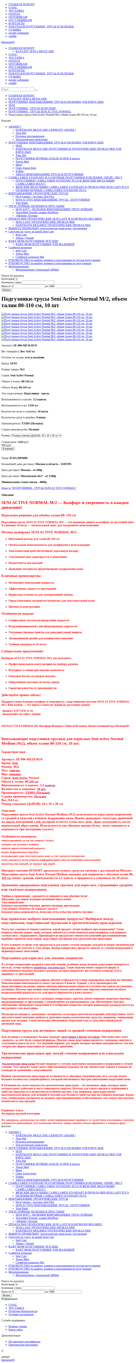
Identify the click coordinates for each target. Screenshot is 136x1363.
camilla (12, 36)
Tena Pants (22, 202)
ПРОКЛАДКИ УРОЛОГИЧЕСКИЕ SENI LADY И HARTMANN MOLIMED (55, 218)
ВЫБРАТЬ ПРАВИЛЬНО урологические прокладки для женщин (47, 228)
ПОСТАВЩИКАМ (20, 20)
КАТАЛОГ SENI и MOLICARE (35, 51)
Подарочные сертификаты (24, 1341)
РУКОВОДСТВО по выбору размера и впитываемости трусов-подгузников (54, 260)
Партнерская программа (23, 1344)
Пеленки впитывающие (30, 136)
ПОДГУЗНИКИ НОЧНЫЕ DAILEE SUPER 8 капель (48, 158)
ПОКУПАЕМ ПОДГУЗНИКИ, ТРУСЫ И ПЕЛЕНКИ (41, 26)
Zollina (20, 171)
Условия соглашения (20, 1314)
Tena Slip (21, 133)
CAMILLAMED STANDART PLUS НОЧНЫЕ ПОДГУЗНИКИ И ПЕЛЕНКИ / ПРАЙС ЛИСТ (65, 177)
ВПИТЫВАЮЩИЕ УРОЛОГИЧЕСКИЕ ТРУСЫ (38, 193)
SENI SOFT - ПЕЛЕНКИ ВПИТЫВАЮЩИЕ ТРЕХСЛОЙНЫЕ (54, 209)
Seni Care (21, 234)
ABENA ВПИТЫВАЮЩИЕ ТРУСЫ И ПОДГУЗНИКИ (49, 174)
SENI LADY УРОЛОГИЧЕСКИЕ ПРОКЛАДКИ (45, 221)
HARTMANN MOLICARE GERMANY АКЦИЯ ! (46, 129)
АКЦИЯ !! (14, 126)
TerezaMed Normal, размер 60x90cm (37, 212)
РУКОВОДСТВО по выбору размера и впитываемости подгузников (49, 263)
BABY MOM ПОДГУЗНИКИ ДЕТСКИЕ (33, 241)
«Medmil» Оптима (26, 215)
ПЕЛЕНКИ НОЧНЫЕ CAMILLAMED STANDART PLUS (51, 190)
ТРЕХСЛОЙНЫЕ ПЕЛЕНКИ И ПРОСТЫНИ (36, 206)
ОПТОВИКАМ (17, 17)
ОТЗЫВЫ (14, 29)
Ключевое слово (11, 282)
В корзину (8, 448)
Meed (19, 164)
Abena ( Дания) (25, 237)
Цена (4, 286)
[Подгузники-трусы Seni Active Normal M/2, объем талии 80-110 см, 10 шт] (46, 313)
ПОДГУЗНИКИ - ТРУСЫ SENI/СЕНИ (32, 108)
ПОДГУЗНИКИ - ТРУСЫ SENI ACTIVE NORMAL (39, 111)
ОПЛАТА (14, 13)
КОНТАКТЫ (16, 23)
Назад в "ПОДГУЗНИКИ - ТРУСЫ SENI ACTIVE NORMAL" (39, 488)
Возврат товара (17, 1326)
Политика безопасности (23, 1311)
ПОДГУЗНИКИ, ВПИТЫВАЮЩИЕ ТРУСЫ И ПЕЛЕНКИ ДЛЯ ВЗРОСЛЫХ (56, 101)
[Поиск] (36, 90)
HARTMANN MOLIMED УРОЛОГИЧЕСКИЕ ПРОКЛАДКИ (53, 225)
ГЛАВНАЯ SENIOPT (21, 4)
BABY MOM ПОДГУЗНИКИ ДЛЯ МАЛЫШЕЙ (45, 244)
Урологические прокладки (32, 139)
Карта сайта (15, 1329)
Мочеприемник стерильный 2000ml (37, 269)
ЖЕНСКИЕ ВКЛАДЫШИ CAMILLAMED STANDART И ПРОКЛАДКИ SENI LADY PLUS (72, 187)
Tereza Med (22, 161)
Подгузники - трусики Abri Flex (35, 196)
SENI (11, 105)
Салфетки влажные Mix (30, 256)
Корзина (8, 42)
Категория (7, 278)
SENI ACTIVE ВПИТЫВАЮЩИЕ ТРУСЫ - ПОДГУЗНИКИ (53, 199)
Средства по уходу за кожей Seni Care (31, 231)
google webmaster (18, 32)
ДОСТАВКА (16, 10)
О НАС (12, 7)
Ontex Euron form (26, 167)
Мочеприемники (18, 266)
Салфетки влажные (20, 247)
